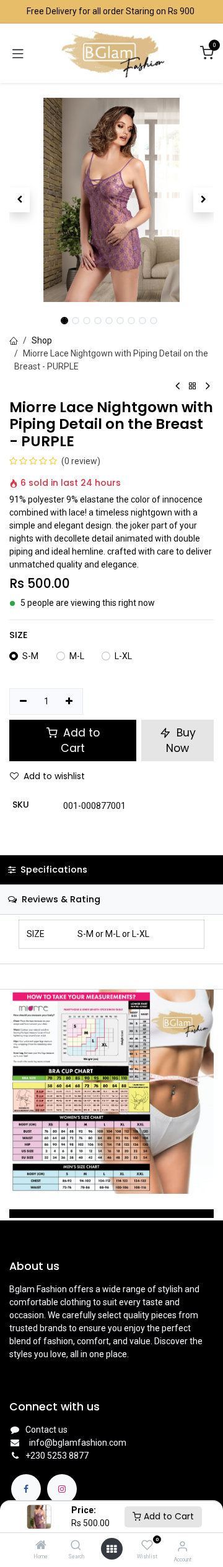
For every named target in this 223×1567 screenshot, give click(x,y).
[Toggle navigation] (18, 53)
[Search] (76, 1546)
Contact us (46, 1430)
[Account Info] (182, 1546)
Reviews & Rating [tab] (59, 899)
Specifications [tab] (52, 869)
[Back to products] (192, 386)
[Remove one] (23, 702)
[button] (19, 200)
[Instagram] (62, 1489)
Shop (42, 340)
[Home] (40, 1546)
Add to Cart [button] (80, 740)
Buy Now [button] (181, 740)
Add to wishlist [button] (54, 776)
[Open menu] (111, 1549)
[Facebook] (26, 1489)
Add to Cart (167, 1516)
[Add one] (69, 702)
